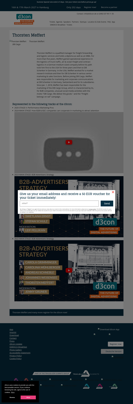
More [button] (13, 392)
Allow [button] (28, 397)
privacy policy (92, 209)
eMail (24, 203)
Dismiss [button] (12, 397)
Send (107, 203)
